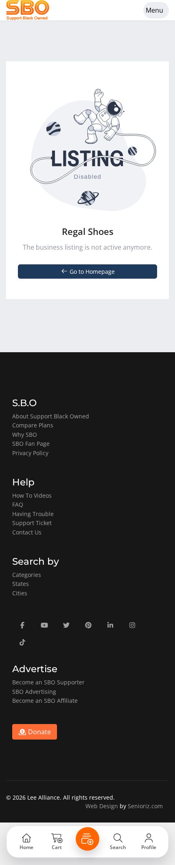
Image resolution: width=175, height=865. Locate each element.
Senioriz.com (145, 806)
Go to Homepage (91, 271)
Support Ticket (32, 523)
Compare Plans (32, 425)
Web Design (101, 806)
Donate (38, 731)
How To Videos (32, 495)
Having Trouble (33, 514)
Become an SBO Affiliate (45, 700)
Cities (19, 593)
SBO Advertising (34, 691)
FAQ (17, 504)
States (20, 584)
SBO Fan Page (31, 443)
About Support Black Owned (50, 416)
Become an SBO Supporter (48, 682)
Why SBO (24, 434)
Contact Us (27, 532)
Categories (26, 575)
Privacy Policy (30, 453)
